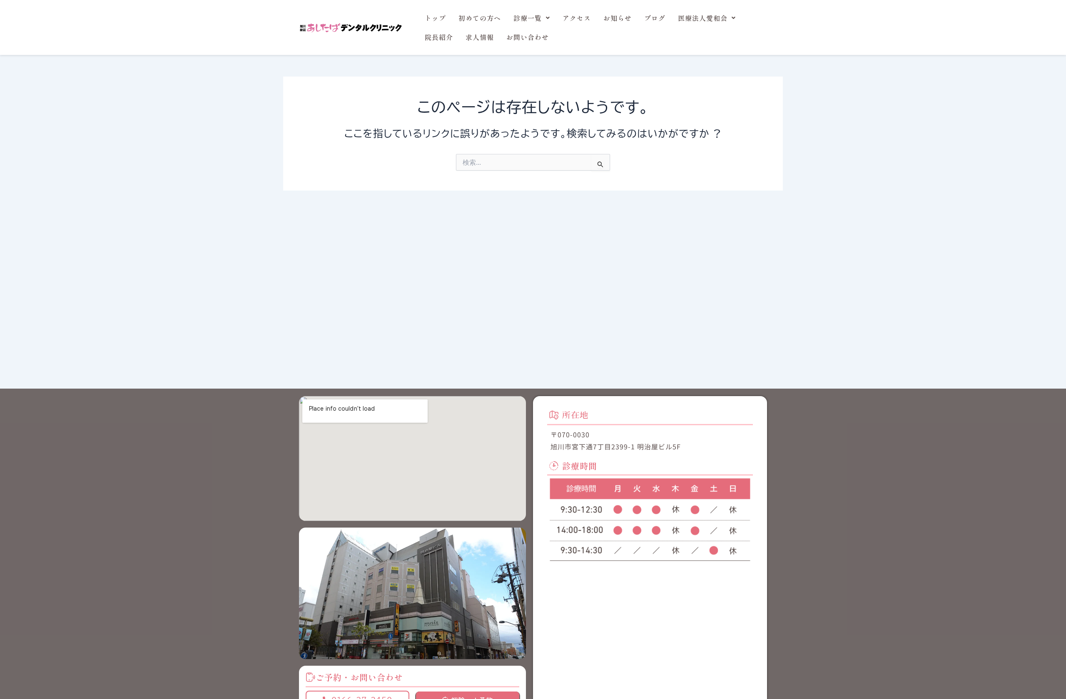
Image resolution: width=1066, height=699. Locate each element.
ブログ (654, 18)
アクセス (577, 18)
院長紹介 (439, 37)
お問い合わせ (527, 37)
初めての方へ (479, 18)
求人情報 (480, 37)
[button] (531, 17)
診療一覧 (527, 18)
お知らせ (617, 18)
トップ (435, 18)
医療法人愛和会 (702, 18)
